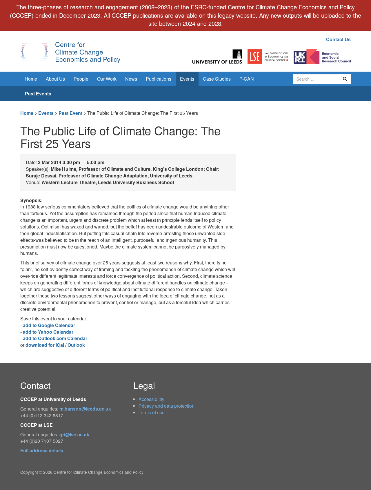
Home (31, 78)
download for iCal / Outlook (55, 345)
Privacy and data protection (166, 405)
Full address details (41, 450)
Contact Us (338, 39)
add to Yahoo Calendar (48, 332)
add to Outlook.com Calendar (55, 338)
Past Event (70, 113)
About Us (55, 78)
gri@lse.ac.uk (74, 434)
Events (187, 78)
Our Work (107, 78)
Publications (158, 78)
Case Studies (217, 78)
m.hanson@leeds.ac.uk (85, 408)
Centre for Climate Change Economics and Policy (88, 51)
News (131, 78)
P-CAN (246, 78)
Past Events (38, 93)
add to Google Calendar (49, 325)
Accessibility (151, 399)
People (81, 78)
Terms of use (152, 412)
